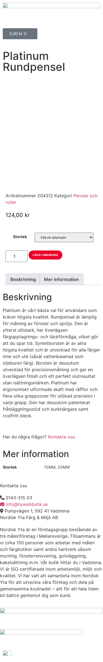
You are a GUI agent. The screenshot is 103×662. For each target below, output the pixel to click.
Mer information (61, 279)
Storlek (20, 237)
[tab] (23, 279)
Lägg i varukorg (45, 255)
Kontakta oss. (62, 437)
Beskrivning (23, 279)
